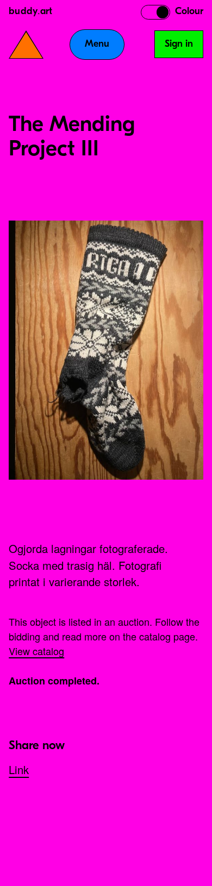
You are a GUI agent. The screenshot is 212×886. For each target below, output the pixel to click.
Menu (97, 44)
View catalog (36, 651)
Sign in (179, 44)
